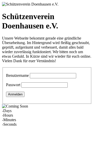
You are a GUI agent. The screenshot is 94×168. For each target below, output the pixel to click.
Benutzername (17, 75)
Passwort (13, 85)
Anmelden (15, 94)
